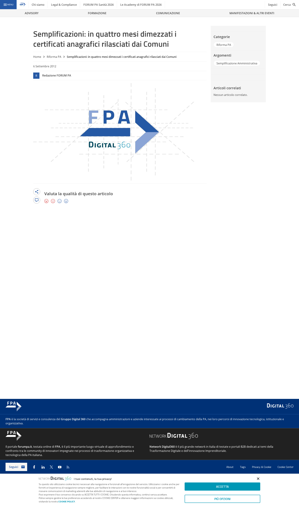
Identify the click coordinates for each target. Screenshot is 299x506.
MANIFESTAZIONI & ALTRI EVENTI (251, 13)
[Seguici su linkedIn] (43, 467)
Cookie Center (285, 467)
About (230, 467)
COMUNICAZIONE (168, 13)
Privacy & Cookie (262, 467)
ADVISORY (31, 13)
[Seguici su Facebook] (34, 467)
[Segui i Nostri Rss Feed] (68, 467)
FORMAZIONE (97, 13)
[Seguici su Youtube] (60, 467)
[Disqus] (149, 256)
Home (37, 57)
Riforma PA (54, 57)
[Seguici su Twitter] (51, 467)
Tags (243, 467)
